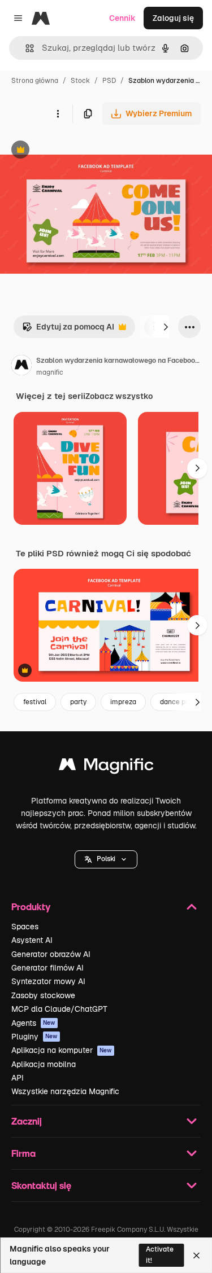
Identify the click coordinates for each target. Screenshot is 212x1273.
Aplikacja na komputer (61, 1050)
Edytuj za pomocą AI (68, 330)
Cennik (122, 18)
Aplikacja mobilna (43, 1064)
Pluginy (34, 1036)
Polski (106, 858)
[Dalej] (165, 326)
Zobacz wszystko (119, 396)
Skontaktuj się (41, 1185)
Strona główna (34, 80)
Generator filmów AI (47, 968)
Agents (33, 1023)
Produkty (30, 906)
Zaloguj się (173, 18)
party (78, 701)
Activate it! (160, 1255)
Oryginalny (78, 151)
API (17, 1078)
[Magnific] (106, 767)
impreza (123, 701)
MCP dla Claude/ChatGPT (59, 1009)
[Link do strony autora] (21, 367)
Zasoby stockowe (43, 995)
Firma (23, 1153)
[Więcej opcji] (57, 113)
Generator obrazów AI (50, 954)
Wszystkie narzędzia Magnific (65, 1091)
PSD (109, 80)
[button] (106, 859)
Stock (80, 80)
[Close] (196, 1255)
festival (34, 701)
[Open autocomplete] (25, 48)
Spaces (24, 926)
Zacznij (26, 1121)
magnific (49, 372)
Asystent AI (32, 940)
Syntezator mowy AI (48, 981)
